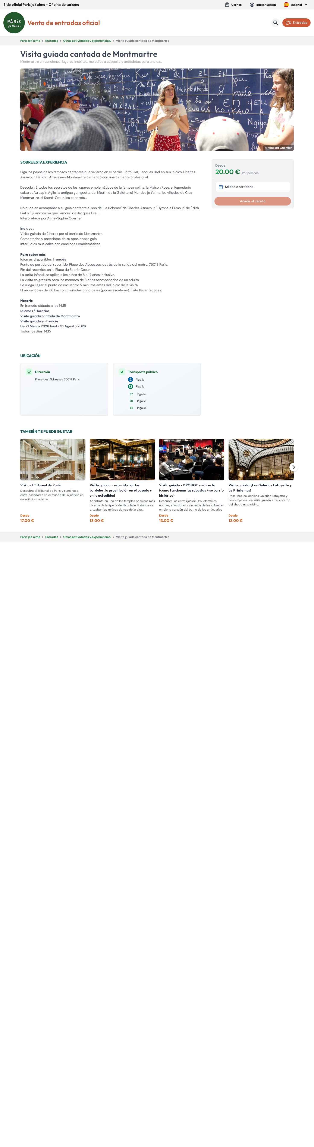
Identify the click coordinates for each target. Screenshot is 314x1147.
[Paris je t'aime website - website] (14, 22)
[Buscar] (275, 22)
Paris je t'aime (30, 41)
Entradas (51, 41)
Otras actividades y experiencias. (87, 41)
